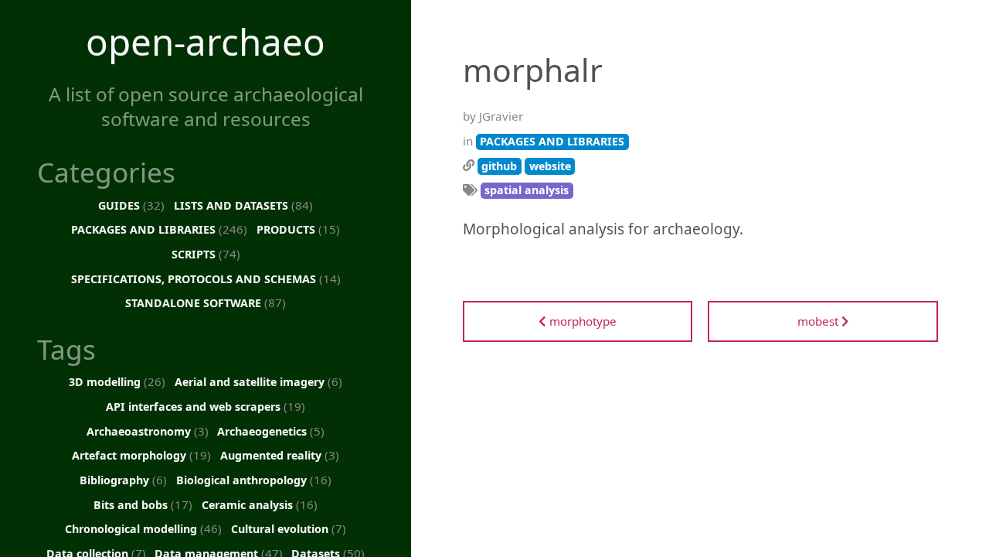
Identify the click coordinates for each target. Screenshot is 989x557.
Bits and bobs (142, 504)
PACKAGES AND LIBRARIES (159, 229)
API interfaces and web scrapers (205, 406)
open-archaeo (205, 41)
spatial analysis (526, 190)
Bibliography (123, 479)
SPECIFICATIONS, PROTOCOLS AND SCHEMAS (206, 278)
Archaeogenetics (271, 431)
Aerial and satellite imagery (258, 381)
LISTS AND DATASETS (243, 205)
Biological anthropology (253, 479)
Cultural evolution (288, 528)
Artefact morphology (141, 455)
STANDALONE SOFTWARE (205, 302)
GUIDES (131, 205)
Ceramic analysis (260, 504)
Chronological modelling (143, 528)
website (550, 166)
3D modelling (117, 381)
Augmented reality (279, 455)
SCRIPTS (206, 253)
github (499, 166)
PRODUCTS (298, 229)
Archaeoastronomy (148, 431)
